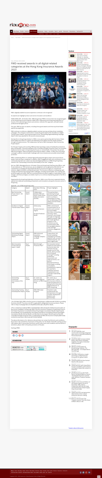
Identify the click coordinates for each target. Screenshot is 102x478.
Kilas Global (33, 31)
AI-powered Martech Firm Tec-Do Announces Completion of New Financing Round (83, 82)
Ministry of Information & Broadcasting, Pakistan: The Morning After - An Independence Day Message (81, 349)
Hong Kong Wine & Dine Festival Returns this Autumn (81, 361)
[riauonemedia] (80, 472)
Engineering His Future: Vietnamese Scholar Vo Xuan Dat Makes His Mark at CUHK (84, 75)
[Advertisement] (51, 10)
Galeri (46, 33)
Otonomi (65, 31)
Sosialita (51, 31)
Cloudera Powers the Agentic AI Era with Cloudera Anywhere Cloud (83, 112)
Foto (51, 33)
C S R (54, 33)
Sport (56, 31)
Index (58, 33)
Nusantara (72, 31)
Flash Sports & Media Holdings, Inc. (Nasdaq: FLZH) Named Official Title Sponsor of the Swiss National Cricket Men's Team (79, 58)
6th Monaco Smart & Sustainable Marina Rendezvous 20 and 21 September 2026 (82, 119)
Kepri (46, 31)
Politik (22, 31)
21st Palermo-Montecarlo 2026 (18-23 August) (83, 104)
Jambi (60, 31)
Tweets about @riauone (76, 428)
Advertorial (41, 33)
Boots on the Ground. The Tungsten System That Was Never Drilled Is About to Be (81, 400)
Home (12, 37)
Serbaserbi (80, 31)
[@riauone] (83, 472)
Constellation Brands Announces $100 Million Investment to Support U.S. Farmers (83, 90)
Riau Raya (16, 31)
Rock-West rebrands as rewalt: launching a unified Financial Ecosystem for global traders (80, 356)
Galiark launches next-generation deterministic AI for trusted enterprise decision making (81, 394)
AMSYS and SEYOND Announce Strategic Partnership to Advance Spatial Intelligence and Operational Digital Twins (79, 98)
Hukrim (27, 31)
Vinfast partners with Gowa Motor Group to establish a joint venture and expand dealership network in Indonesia (81, 367)
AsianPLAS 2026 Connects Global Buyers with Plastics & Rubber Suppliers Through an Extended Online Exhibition (81, 341)
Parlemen (40, 31)
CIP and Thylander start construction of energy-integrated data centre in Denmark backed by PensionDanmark (81, 333)
